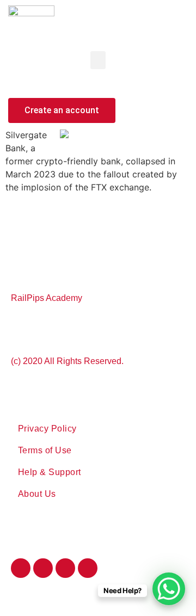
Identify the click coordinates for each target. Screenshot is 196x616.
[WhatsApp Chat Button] (168, 588)
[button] (98, 60)
